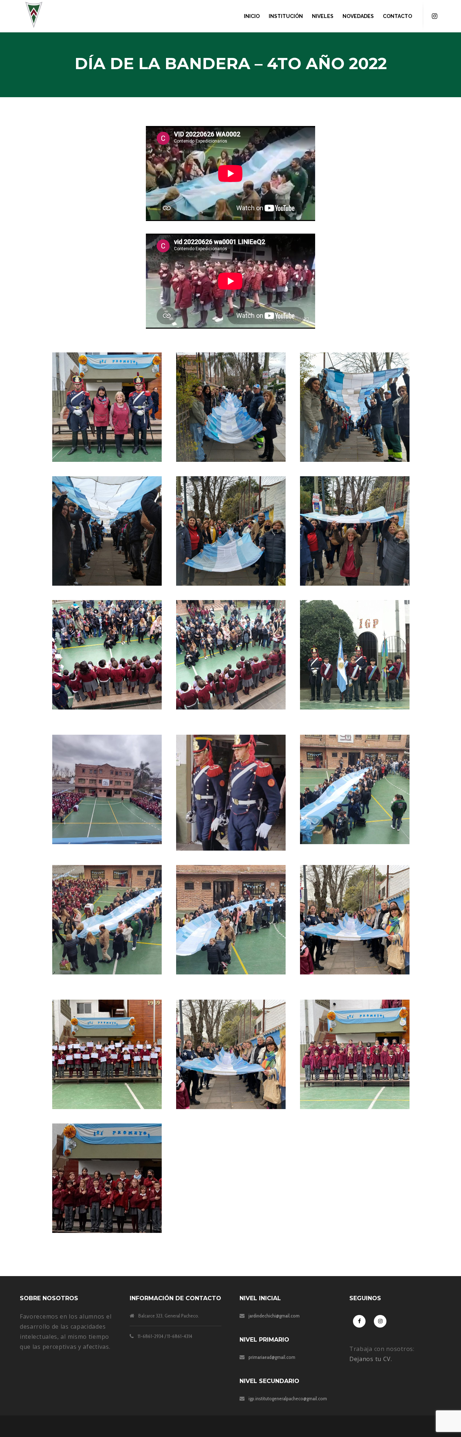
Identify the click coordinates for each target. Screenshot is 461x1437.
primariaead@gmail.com (272, 1357)
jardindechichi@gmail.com (274, 1315)
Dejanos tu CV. (370, 1359)
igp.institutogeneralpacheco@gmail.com (288, 1398)
